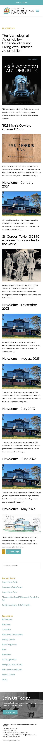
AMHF (17, 728)
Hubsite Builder (15, 740)
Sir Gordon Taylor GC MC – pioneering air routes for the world (21, 240)
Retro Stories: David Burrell (12, 670)
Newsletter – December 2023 (19, 306)
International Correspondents (12, 635)
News (4, 650)
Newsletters (6, 655)
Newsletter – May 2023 (18, 509)
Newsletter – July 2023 (18, 409)
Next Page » (15, 552)
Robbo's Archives (8, 675)
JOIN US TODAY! (21, 3)
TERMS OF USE (30, 735)
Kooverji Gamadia (8, 640)
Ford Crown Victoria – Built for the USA (16, 605)
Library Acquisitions (9, 645)
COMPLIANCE (7, 737)
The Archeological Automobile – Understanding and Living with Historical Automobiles (17, 43)
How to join (10, 712)
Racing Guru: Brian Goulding (12, 665)
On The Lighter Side (9, 660)
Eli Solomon (6, 624)
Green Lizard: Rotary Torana (12, 587)
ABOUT (10, 735)
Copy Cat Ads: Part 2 (9, 582)
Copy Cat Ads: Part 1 (9, 592)
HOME (5, 735)
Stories (4, 680)
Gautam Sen (6, 629)
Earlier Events (7, 619)
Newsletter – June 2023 (19, 459)
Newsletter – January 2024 (17, 184)
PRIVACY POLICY (19, 735)
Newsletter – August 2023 (21, 359)
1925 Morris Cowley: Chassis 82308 (16, 127)
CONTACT (16, 737)
